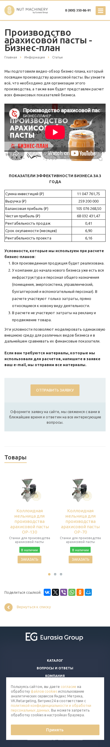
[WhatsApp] (71, 592)
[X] (55, 592)
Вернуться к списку (34, 607)
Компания (55, 676)
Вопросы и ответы (55, 668)
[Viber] (63, 592)
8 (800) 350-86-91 (78, 10)
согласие (68, 687)
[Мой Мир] (88, 592)
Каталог (55, 660)
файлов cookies (44, 691)
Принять (55, 730)
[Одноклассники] (80, 592)
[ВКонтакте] (47, 592)
